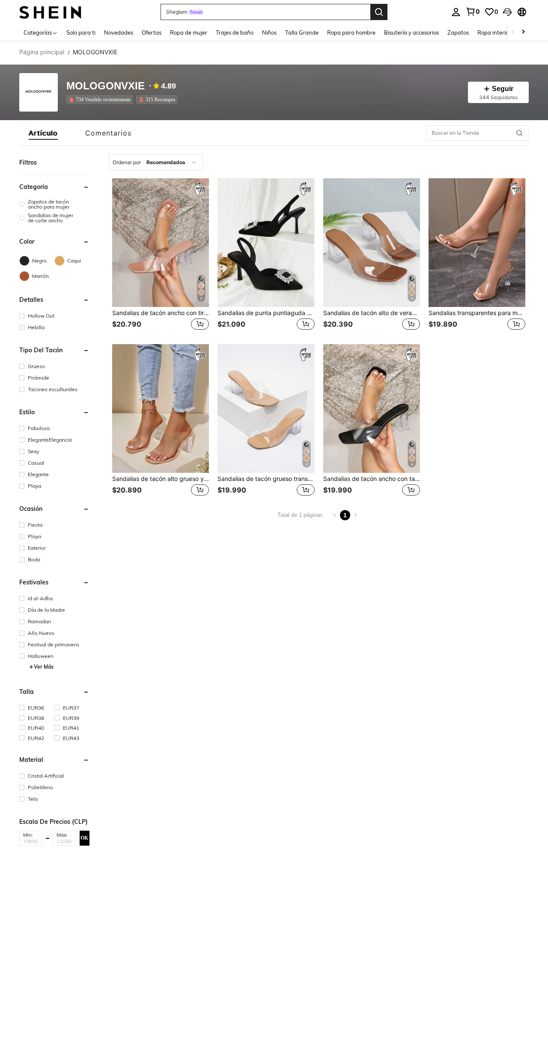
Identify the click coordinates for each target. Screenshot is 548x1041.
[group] (54, 204)
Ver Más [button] (44, 667)
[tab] (43, 133)
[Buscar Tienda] (519, 133)
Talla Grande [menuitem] (302, 32)
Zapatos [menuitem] (458, 32)
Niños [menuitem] (269, 32)
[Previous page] (335, 515)
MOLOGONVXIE (105, 86)
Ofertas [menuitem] (151, 32)
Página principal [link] (41, 52)
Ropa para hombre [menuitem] (351, 32)
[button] (507, 12)
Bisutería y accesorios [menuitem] (411, 32)
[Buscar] (378, 12)
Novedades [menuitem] (118, 32)
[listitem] (101, 99)
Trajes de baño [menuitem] (234, 32)
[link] (472, 11)
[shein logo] (50, 12)
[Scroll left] (513, 32)
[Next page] (355, 515)
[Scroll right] (523, 32)
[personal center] (456, 12)
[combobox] (156, 162)
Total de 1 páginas (300, 515)
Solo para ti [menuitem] (80, 32)
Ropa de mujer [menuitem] (188, 32)
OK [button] (84, 838)
